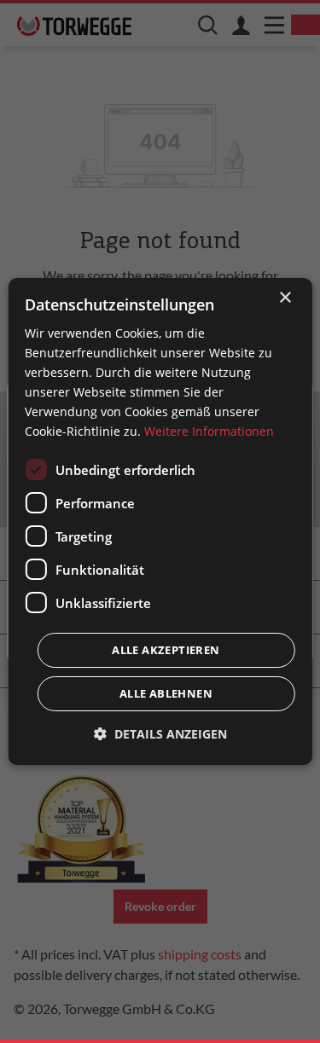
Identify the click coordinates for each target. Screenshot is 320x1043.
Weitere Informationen (209, 431)
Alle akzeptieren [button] (165, 650)
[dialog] (159, 522)
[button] (160, 734)
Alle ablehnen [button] (165, 693)
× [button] (284, 298)
